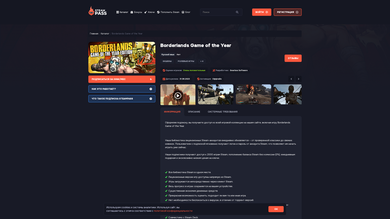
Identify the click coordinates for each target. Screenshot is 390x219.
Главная (94, 33)
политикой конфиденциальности (173, 210)
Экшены (167, 61)
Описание (194, 111)
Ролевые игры (186, 61)
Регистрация (285, 12)
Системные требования (223, 111)
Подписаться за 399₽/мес (109, 79)
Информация (172, 111)
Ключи (151, 12)
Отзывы (293, 58)
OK (276, 209)
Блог (187, 12)
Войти (259, 12)
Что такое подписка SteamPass (112, 98)
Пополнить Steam (170, 12)
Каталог (124, 12)
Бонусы (138, 12)
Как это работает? (104, 89)
